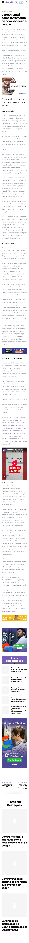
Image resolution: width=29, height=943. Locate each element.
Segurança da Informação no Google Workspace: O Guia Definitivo (19, 689)
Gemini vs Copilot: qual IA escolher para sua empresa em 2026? (18, 679)
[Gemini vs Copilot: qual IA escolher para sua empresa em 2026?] (5, 680)
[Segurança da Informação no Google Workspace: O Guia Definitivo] (5, 690)
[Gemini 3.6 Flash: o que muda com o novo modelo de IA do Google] (5, 670)
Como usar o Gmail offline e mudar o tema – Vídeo (7, 786)
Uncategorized (5, 10)
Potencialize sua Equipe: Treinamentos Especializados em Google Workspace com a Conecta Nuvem (19, 710)
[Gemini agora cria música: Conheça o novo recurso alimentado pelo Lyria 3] (5, 700)
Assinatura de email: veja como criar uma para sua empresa (14, 436)
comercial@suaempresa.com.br (12, 230)
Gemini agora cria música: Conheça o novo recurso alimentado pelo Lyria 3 (19, 699)
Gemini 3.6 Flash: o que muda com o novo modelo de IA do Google (19, 669)
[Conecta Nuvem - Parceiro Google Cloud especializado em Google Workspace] (14, 2)
